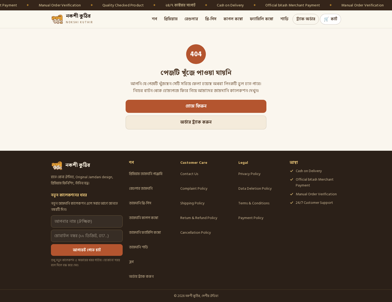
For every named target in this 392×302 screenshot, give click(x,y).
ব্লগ (131, 262)
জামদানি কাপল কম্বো (143, 218)
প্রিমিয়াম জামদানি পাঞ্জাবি (145, 174)
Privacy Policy (249, 174)
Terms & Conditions (253, 203)
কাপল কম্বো (233, 19)
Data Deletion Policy (255, 188)
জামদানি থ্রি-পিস (140, 203)
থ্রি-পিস (211, 19)
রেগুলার (191, 19)
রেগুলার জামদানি (141, 188)
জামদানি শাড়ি (138, 247)
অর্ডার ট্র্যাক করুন (196, 122)
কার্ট (330, 19)
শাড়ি (284, 19)
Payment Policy (250, 218)
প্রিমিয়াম (171, 19)
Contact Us (189, 174)
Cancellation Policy (195, 232)
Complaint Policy (193, 188)
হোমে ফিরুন (196, 106)
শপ (154, 19)
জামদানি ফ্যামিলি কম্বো (145, 232)
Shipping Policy (192, 203)
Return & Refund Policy (198, 218)
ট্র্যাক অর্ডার (305, 19)
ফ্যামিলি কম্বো (261, 19)
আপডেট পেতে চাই (87, 250)
